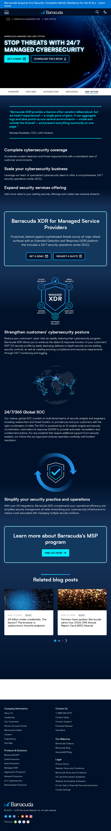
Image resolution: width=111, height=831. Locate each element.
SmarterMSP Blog (64, 752)
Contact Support (64, 721)
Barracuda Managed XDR (27, 19)
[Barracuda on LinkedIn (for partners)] (19, 822)
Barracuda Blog (63, 748)
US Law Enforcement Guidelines (70, 776)
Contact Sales (62, 717)
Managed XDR (11, 768)
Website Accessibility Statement (71, 781)
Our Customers (11, 721)
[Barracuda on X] (18, 816)
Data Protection (11, 763)
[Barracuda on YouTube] (26, 816)
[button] (97, 12)
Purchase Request (64, 726)
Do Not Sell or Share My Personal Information (77, 785)
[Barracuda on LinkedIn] (10, 816)
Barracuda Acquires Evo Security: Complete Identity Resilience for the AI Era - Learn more (54, 4)
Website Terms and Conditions (70, 768)
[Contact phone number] (105, 13)
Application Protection (14, 772)
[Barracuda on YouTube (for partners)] (28, 822)
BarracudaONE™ (12, 755)
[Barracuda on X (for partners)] (23, 822)
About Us (8, 713)
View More (60, 730)
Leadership (9, 717)
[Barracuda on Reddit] (22, 816)
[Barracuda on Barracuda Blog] (5, 816)
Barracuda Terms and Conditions (71, 772)
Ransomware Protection (15, 785)
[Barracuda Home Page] (52, 12)
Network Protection (13, 776)
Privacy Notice (62, 764)
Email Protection (12, 759)
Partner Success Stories (15, 726)
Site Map (8, 743)
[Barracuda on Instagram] (30, 816)
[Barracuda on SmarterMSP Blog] (15, 822)
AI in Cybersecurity (13, 780)
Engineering (9, 739)
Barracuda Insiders (13, 730)
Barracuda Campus (65, 743)
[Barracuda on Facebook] (14, 816)
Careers (8, 734)
